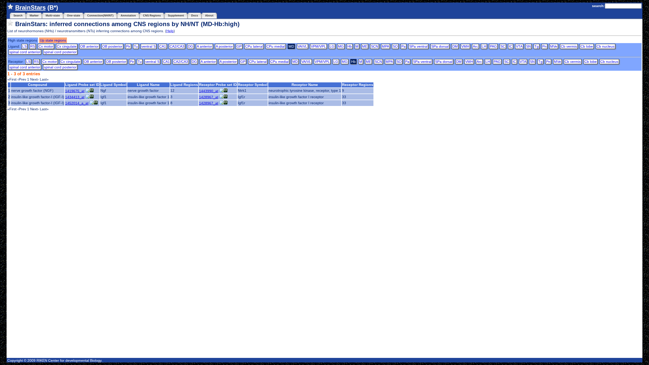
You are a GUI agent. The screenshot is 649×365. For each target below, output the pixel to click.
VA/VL (302, 46)
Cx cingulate (67, 46)
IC (510, 46)
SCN (374, 46)
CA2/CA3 (177, 46)
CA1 (162, 46)
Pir (128, 46)
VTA (519, 46)
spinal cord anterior (24, 52)
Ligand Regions (184, 85)
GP (239, 46)
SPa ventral (418, 46)
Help (170, 31)
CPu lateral (254, 46)
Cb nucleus (606, 46)
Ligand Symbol (113, 85)
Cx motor (46, 46)
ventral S (148, 46)
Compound (37, 85)
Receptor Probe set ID (218, 85)
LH (484, 46)
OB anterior (89, 46)
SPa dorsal (440, 46)
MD (295, 62)
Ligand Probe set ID (82, 85)
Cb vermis (569, 46)
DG (190, 46)
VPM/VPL (318, 46)
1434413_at (74, 97)
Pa (403, 46)
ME (364, 46)
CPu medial (275, 46)
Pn (544, 46)
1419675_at (74, 91)
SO (395, 46)
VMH (465, 46)
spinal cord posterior (60, 52)
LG (332, 46)
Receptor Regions (357, 85)
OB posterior (112, 46)
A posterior (224, 46)
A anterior (204, 46)
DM (455, 46)
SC (502, 46)
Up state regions (53, 40)
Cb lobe (587, 46)
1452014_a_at (76, 103)
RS (32, 46)
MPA (385, 46)
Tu (136, 46)
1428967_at (208, 97)
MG (341, 46)
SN (528, 46)
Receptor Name (305, 85)
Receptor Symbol (252, 85)
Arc (475, 46)
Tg (536, 46)
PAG (493, 46)
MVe (553, 46)
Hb (349, 46)
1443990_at (208, 91)
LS (24, 46)
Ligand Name (148, 85)
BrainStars (30, 7)
